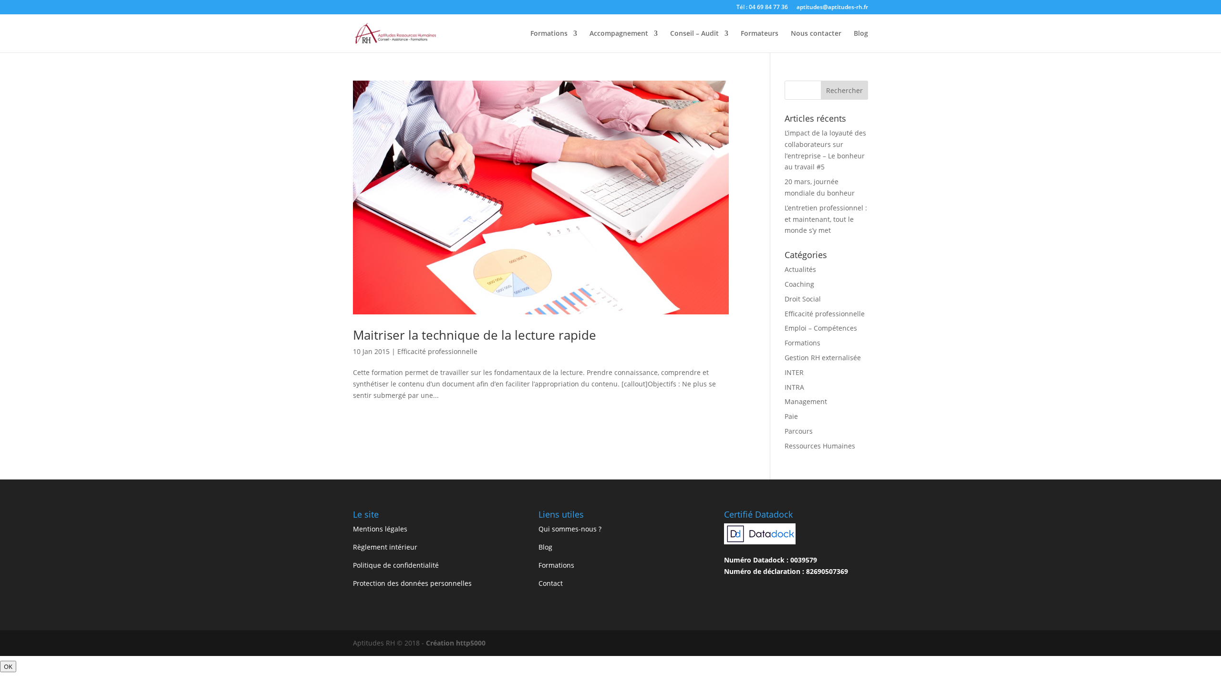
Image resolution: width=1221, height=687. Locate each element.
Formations (549, 34)
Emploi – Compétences (821, 328)
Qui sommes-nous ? (569, 528)
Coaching (799, 284)
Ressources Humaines (820, 445)
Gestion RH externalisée (823, 357)
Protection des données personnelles (412, 583)
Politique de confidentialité (396, 565)
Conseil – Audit (694, 34)
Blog (861, 34)
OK (8, 666)
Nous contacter (816, 34)
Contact (550, 583)
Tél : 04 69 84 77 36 (762, 7)
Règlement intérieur (385, 547)
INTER (794, 372)
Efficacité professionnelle (437, 351)
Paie (791, 416)
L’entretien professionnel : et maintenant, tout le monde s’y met (826, 219)
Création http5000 (456, 642)
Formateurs (759, 34)
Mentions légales (380, 528)
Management (806, 401)
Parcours (799, 431)
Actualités (800, 269)
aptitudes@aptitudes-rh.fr (832, 7)
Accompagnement (619, 34)
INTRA (794, 387)
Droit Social (803, 298)
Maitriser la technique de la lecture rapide (474, 335)
